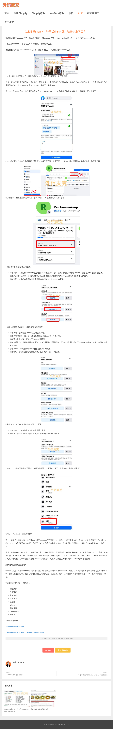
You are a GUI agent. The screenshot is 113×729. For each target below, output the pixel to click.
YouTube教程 (57, 13)
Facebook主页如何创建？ (65, 639)
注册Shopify (20, 13)
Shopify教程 (38, 13)
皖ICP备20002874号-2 (62, 724)
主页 (6, 13)
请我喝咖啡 (64, 650)
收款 (71, 13)
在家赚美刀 (93, 13)
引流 (80, 13)
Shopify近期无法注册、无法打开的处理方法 (92, 675)
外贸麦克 (11, 4)
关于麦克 (9, 21)
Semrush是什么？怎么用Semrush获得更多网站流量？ (16, 710)
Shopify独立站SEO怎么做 (39, 709)
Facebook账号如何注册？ (16, 626)
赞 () (49, 650)
